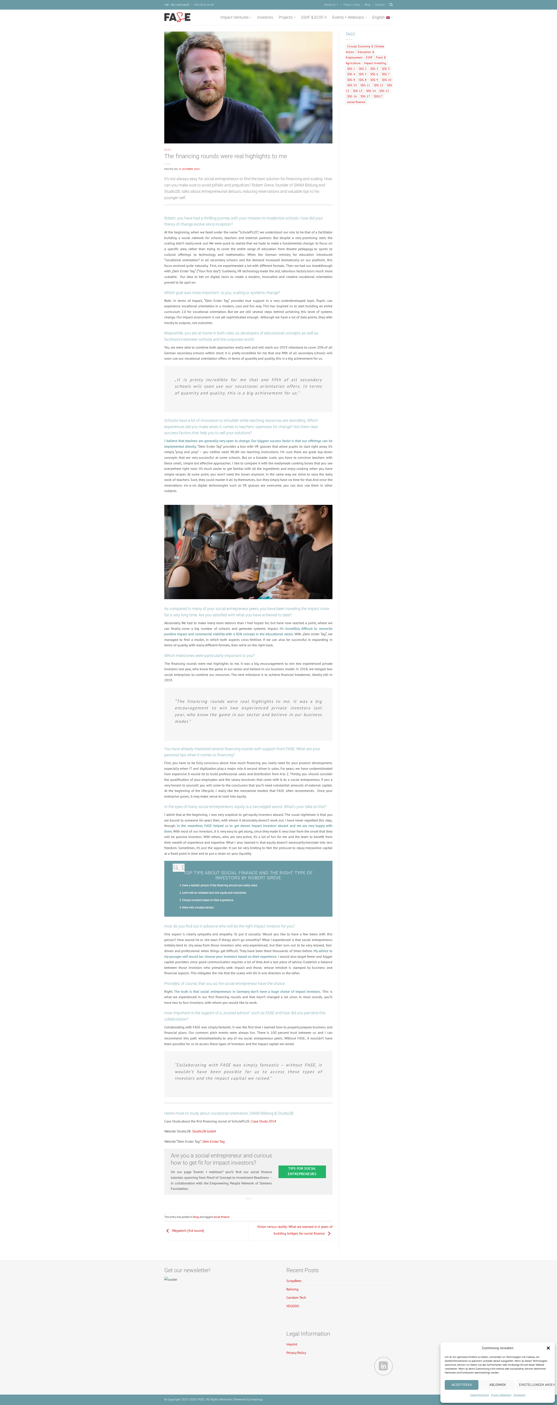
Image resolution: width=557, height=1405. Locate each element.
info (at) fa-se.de (204, 4)
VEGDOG (292, 1306)
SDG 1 (351, 69)
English (378, 17)
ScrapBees (294, 1281)
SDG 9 (374, 80)
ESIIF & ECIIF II (314, 17)
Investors (265, 17)
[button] (548, 1348)
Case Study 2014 (263, 1121)
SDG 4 (351, 74)
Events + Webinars (348, 17)
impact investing (375, 63)
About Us (330, 4)
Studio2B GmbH (204, 1131)
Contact (379, 4)
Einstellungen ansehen (534, 1385)
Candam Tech (296, 1297)
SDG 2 (363, 69)
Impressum (519, 1395)
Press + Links (351, 4)
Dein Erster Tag (214, 1141)
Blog (367, 4)
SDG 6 (374, 74)
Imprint (291, 1344)
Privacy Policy (296, 1352)
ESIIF (369, 57)
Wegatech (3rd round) (187, 1230)
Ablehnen (497, 1385)
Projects (286, 17)
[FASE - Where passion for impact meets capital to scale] (177, 17)
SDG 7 (386, 74)
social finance (221, 1217)
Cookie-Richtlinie (479, 1395)
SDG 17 (365, 96)
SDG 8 (351, 80)
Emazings (256, 1399)
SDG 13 (357, 91)
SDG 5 (363, 74)
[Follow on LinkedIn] (383, 1366)
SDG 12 (378, 85)
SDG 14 (371, 91)
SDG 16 (352, 96)
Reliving (292, 1289)
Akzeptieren (461, 1385)
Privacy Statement (501, 1395)
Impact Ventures (234, 17)
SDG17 (378, 96)
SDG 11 (365, 85)
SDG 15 (384, 91)
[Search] (391, 5)
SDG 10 (386, 80)
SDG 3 (374, 69)
